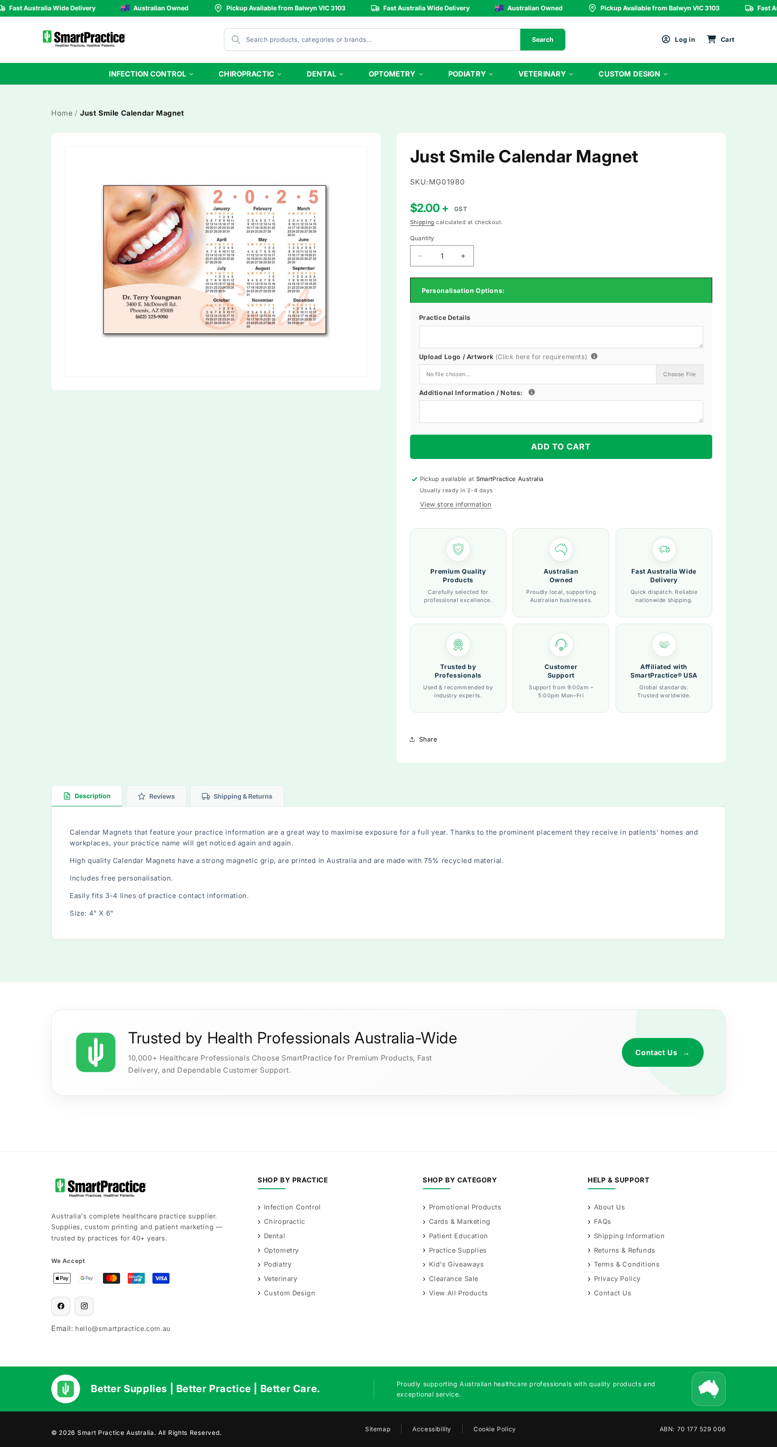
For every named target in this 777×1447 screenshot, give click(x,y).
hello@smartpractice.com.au (123, 1328)
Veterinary (281, 1278)
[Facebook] (60, 1306)
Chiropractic (284, 1221)
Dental (274, 1236)
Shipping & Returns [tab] (243, 796)
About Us (609, 1207)
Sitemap (377, 1429)
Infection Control (292, 1207)
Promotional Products (465, 1207)
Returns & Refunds (625, 1250)
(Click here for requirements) (541, 356)
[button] (720, 40)
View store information (455, 504)
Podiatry (277, 1264)
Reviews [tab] (162, 796)
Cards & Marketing (460, 1221)
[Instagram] (84, 1306)
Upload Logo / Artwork (519, 355)
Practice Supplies (458, 1250)
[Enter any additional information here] (531, 392)
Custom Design (289, 1293)
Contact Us (662, 1052)
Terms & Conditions (627, 1264)
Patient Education (458, 1236)
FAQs (603, 1221)
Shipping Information (629, 1236)
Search (543, 39)
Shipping (422, 222)
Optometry (281, 1250)
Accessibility (431, 1429)
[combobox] (363, 39)
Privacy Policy (617, 1278)
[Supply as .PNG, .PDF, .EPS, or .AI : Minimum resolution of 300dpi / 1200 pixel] (594, 356)
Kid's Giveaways (456, 1264)
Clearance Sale (453, 1278)
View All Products (458, 1293)
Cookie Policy (494, 1429)
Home (61, 112)
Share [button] (428, 739)
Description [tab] (93, 796)
